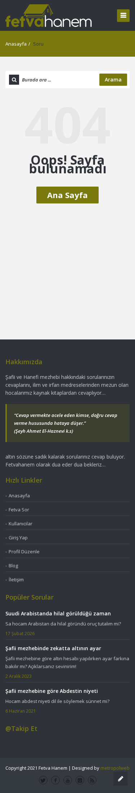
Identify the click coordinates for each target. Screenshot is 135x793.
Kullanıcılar (20, 523)
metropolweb (115, 768)
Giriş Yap (18, 537)
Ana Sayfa (67, 194)
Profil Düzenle (24, 551)
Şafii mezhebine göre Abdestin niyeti (51, 691)
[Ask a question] (120, 778)
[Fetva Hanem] (48, 15)
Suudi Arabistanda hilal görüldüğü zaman (58, 613)
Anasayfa (16, 44)
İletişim (16, 579)
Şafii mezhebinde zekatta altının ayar (53, 648)
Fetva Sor (19, 509)
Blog (13, 565)
